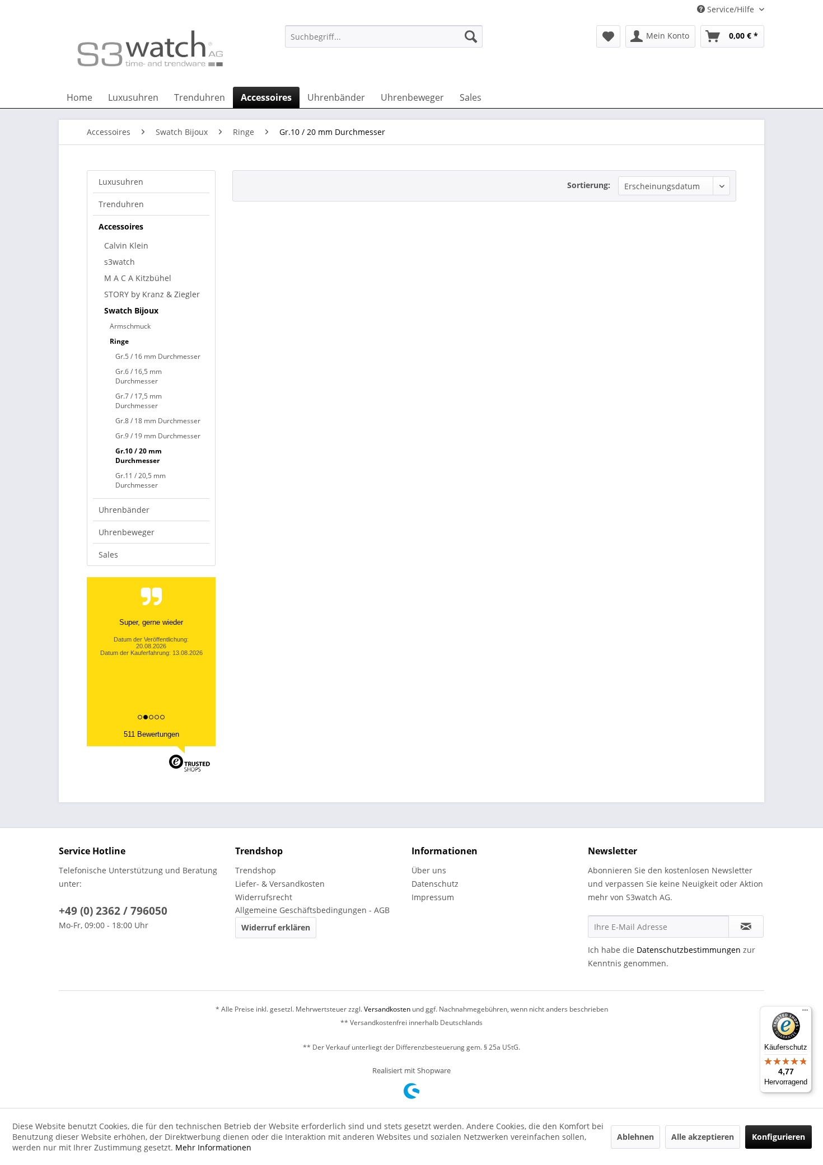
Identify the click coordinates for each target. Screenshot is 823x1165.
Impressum (433, 897)
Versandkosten (387, 1009)
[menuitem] (384, 41)
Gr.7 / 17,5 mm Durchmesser (138, 400)
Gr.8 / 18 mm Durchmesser (157, 420)
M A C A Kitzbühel (137, 278)
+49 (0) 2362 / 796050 (113, 911)
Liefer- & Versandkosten (280, 883)
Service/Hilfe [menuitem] (730, 9)
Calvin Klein (126, 245)
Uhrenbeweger (127, 532)
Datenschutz (435, 883)
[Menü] (805, 1012)
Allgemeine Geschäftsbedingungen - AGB (312, 910)
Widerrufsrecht (263, 897)
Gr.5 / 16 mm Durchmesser (157, 356)
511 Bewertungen (151, 734)
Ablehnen (635, 1136)
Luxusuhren (121, 181)
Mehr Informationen (213, 1147)
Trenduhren (121, 204)
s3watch (119, 261)
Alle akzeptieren (702, 1136)
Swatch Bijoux (131, 310)
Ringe (119, 341)
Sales (108, 554)
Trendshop (255, 870)
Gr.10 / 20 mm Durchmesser (138, 455)
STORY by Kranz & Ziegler (152, 294)
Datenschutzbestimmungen (689, 949)
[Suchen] (471, 36)
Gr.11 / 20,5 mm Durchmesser (140, 480)
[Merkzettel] (608, 36)
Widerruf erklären (275, 927)
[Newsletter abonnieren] (746, 926)
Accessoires (121, 226)
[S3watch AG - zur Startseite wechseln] (148, 53)
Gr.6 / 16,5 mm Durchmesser (138, 376)
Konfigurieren (778, 1136)
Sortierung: (588, 185)
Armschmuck (130, 326)
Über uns (429, 870)
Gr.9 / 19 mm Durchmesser (157, 436)
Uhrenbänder (124, 509)
